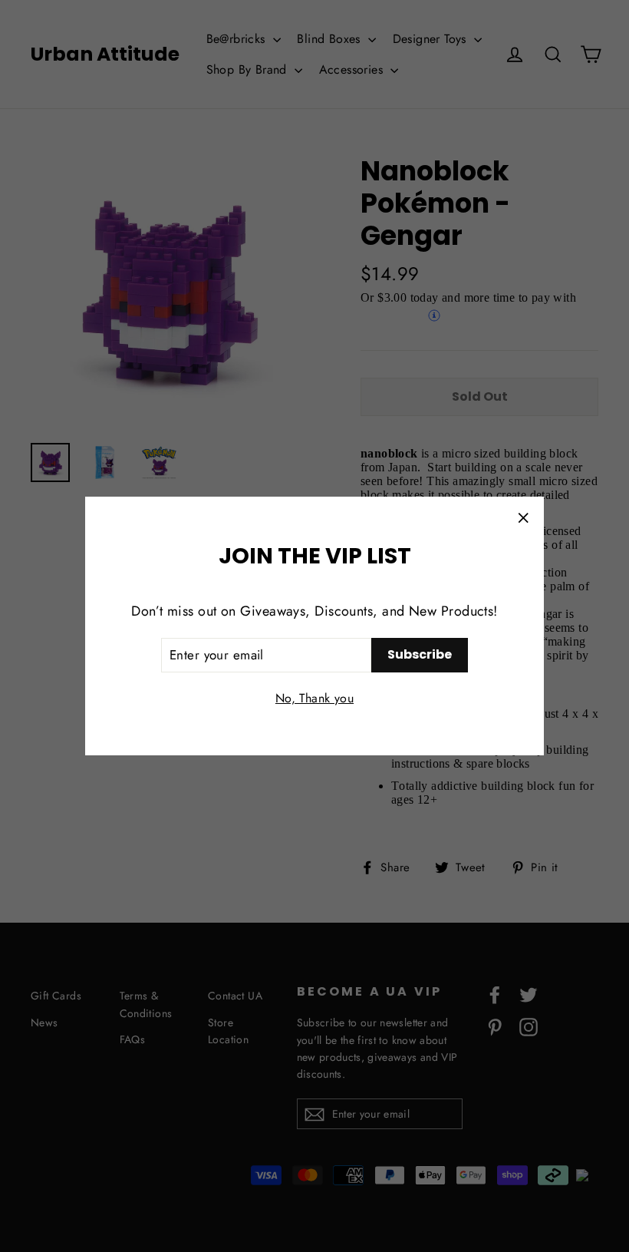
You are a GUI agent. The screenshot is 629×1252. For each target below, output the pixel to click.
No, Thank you (314, 698)
